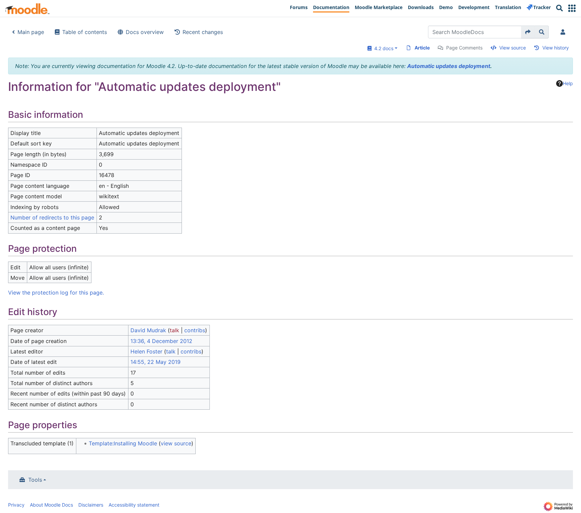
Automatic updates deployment (448, 66)
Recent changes (203, 32)
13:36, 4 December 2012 (161, 341)
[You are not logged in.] (564, 32)
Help (568, 83)
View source (512, 47)
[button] (572, 8)
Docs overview (145, 32)
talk (174, 330)
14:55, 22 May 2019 (155, 361)
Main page (30, 32)
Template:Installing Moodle (123, 443)
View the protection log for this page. (56, 292)
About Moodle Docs (51, 505)
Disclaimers (90, 505)
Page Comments (464, 47)
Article (422, 47)
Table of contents (84, 32)
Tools (35, 479)
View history (555, 47)
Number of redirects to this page (52, 217)
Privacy (16, 505)
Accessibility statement (134, 505)
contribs (194, 330)
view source (176, 443)
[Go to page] (528, 32)
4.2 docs (382, 48)
